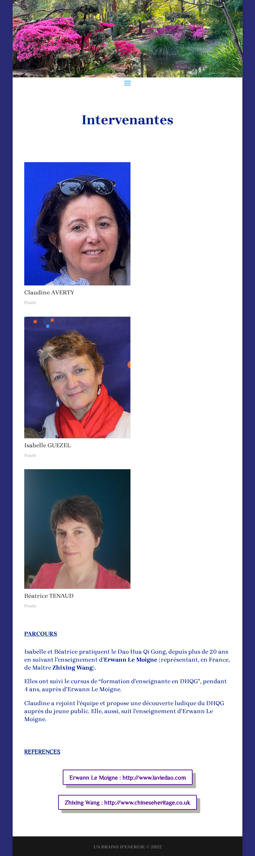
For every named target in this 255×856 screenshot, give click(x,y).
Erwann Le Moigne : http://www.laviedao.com (127, 777)
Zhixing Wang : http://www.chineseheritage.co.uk (127, 802)
